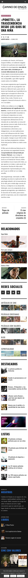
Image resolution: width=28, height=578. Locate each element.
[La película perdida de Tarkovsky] (4, 370)
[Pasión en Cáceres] (13, 422)
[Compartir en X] (4, 37)
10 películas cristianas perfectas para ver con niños (17, 440)
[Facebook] (3, 292)
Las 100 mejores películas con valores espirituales (17, 476)
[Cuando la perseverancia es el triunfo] (4, 380)
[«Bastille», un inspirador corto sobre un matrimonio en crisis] (7, 307)
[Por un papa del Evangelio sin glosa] (23, 353)
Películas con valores (11, 325)
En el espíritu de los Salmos (13, 531)
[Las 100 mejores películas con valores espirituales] (4, 477)
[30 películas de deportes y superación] (4, 459)
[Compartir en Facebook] (1, 37)
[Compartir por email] (8, 37)
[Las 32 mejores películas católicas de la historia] (4, 468)
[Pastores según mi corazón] (2, 537)
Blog (3, 337)
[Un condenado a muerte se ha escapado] (7, 330)
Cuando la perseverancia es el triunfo (17, 379)
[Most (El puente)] (17, 319)
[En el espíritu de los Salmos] (2, 531)
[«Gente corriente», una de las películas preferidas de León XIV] (23, 307)
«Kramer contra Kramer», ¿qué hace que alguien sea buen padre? (16, 398)
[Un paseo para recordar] (7, 319)
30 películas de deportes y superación (16, 458)
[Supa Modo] (14, 242)
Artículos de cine (6, 16)
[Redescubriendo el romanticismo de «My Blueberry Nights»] (17, 307)
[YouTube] (13, 292)
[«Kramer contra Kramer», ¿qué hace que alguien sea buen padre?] (4, 398)
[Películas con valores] (14, 560)
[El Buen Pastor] (2, 525)
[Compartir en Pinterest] (6, 37)
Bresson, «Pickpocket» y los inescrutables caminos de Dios (17, 388)
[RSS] (18, 292)
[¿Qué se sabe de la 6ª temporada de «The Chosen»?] (7, 342)
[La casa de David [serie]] (23, 319)
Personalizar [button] (21, 576)
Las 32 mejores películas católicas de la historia (15, 467)
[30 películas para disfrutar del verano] (4, 450)
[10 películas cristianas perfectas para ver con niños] (4, 441)
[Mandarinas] (17, 330)
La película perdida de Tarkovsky (15, 370)
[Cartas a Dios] (14, 273)
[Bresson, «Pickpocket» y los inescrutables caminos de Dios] (4, 389)
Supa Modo (4, 234)
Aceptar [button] (6, 576)
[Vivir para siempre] (14, 257)
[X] (8, 292)
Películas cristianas (10, 314)
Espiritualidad (7, 348)
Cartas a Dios (5, 265)
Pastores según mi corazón (13, 538)
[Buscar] (2, 1)
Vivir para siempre (6, 250)
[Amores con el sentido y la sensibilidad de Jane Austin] (4, 407)
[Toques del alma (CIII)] (7, 353)
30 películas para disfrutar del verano (17, 449)
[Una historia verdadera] (23, 330)
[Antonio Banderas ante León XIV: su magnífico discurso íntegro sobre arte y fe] (17, 342)
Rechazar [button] (13, 576)
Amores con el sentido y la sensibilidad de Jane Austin (16, 406)
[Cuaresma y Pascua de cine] (23, 342)
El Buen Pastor (10, 525)
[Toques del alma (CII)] (17, 353)
